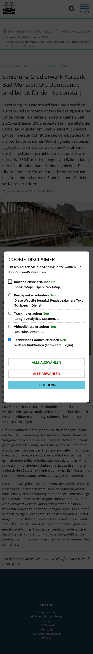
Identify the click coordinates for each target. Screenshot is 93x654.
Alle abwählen (46, 373)
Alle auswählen (46, 362)
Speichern (46, 385)
